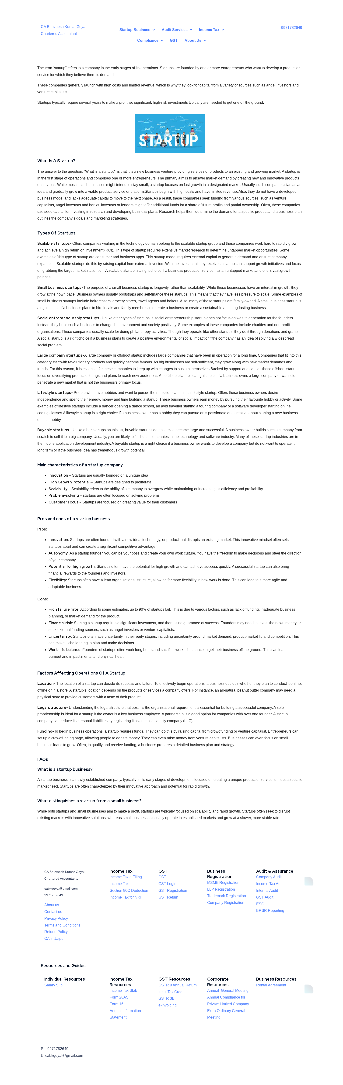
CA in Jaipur (54, 938)
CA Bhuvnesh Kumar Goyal (63, 27)
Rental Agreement (271, 985)
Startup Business (134, 30)
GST (174, 40)
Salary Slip (53, 985)
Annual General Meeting (227, 990)
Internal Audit (267, 890)
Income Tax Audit (270, 884)
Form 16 (116, 1004)
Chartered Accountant (59, 34)
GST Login (167, 884)
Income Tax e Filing (126, 877)
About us (51, 905)
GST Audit (264, 897)
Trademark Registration (226, 896)
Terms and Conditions (62, 925)
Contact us (53, 912)
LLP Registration (221, 889)
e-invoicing (167, 1005)
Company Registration (225, 903)
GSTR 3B (166, 998)
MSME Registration (223, 883)
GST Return (168, 897)
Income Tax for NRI (125, 897)
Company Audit (269, 877)
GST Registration (172, 890)
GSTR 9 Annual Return (177, 985)
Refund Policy (56, 932)
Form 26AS (119, 997)
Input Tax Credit (171, 992)
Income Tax (119, 884)
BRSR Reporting (270, 911)
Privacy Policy (56, 918)
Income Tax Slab (123, 990)
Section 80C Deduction (129, 890)
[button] (137, 29)
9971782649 (291, 28)
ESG (260, 904)
